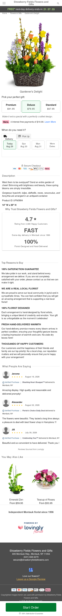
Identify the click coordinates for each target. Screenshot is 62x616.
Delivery (9, 138)
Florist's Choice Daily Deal (33, 410)
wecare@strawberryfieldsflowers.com (31, 559)
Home (4, 13)
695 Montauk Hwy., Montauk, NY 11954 (31, 553)
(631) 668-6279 (31, 556)
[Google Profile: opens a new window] (31, 570)
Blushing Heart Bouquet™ (33, 382)
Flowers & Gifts (16, 13)
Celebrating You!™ (30, 438)
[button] (55, 609)
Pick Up (25, 136)
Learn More (50, 121)
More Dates (52, 145)
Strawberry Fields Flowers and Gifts (31, 3)
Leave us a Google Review (31, 579)
